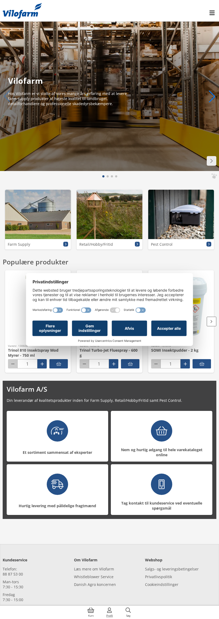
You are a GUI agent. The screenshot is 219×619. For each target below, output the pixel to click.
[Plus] (42, 363)
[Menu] (212, 13)
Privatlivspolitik (158, 576)
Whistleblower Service (94, 576)
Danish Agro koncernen (95, 584)
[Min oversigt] (22, 10)
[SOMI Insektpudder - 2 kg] (202, 363)
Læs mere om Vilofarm (94, 569)
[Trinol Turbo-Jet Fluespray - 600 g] (130, 363)
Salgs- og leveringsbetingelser (172, 569)
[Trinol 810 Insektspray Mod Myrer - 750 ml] (58, 363)
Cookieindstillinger (161, 584)
